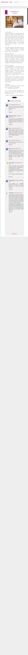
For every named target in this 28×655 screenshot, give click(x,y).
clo (9, 140)
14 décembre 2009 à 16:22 (15, 140)
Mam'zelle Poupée (12, 115)
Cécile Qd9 (11, 192)
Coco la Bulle (11, 162)
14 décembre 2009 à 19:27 (16, 148)
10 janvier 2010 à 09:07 (18, 192)
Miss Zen (22, 95)
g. (9, 104)
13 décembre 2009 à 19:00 (15, 104)
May (9, 148)
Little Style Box (12, 180)
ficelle (10, 128)
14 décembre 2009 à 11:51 (17, 128)
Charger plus (14, 233)
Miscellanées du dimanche (14, 12)
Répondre (10, 112)
